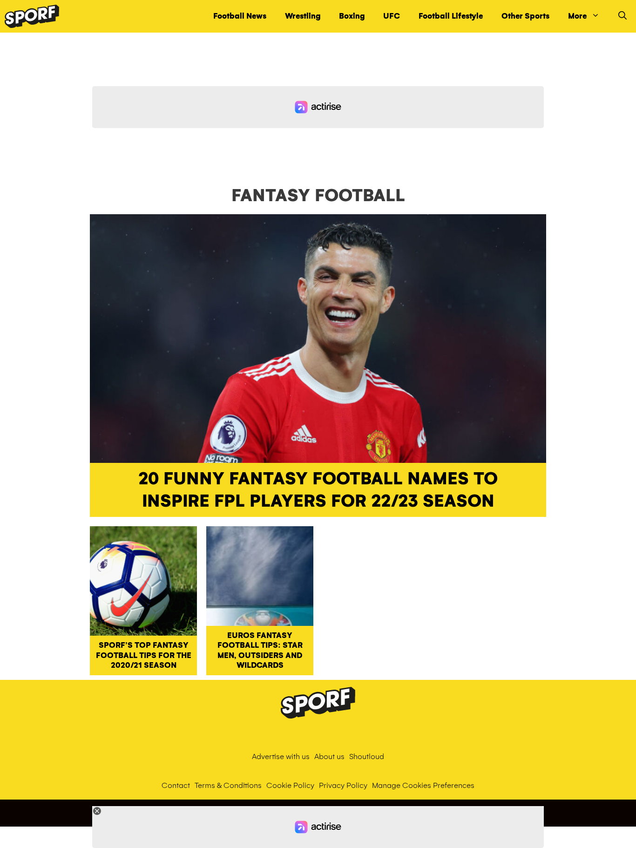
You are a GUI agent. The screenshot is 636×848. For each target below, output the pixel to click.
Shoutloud (366, 756)
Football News (239, 16)
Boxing (352, 16)
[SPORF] (32, 16)
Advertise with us (281, 756)
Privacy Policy (343, 785)
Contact (176, 785)
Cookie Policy (290, 785)
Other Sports (525, 16)
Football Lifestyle (451, 16)
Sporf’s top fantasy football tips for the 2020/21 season (143, 655)
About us (329, 756)
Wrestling (302, 16)
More (577, 16)
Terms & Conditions (228, 785)
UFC (391, 16)
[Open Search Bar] (622, 16)
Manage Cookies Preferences (423, 785)
